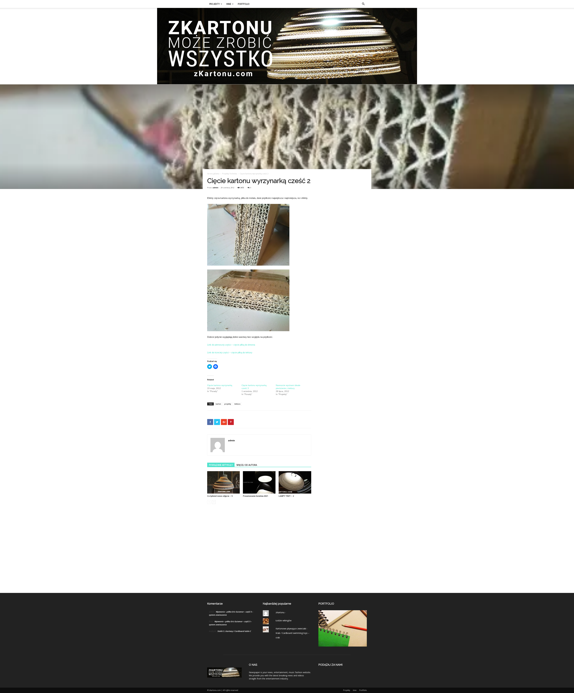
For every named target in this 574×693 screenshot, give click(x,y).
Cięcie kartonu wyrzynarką (219, 385)
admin (215, 187)
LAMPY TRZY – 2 (286, 496)
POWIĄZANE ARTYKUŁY (221, 465)
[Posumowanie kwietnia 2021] (259, 482)
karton (218, 404)
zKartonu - (281, 612)
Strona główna (213, 173)
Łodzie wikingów (283, 620)
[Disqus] (259, 551)
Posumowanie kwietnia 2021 (255, 496)
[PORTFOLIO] (342, 645)
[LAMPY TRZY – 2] (295, 482)
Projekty (214, 4)
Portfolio (243, 4)
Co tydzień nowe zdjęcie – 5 (220, 496)
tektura (237, 404)
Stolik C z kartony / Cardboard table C (234, 631)
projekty (227, 404)
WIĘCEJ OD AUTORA (246, 465)
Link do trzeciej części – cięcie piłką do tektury (229, 352)
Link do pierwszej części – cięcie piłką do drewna (231, 344)
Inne (228, 4)
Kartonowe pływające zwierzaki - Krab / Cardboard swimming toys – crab (292, 633)
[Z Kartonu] (287, 46)
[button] (363, 4)
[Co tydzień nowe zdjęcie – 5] (223, 482)
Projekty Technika (229, 173)
